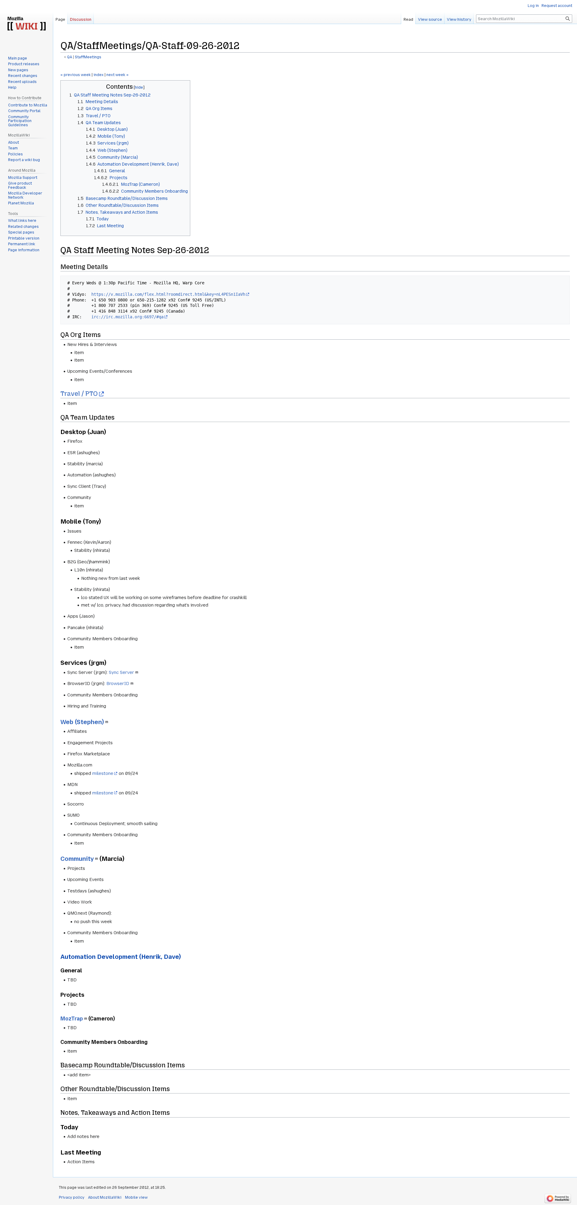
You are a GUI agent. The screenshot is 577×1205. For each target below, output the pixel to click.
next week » (117, 75)
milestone (102, 773)
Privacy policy (71, 1197)
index (98, 75)
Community (77, 858)
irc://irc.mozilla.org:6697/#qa (127, 316)
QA (69, 57)
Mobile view (136, 1197)
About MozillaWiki (104, 1197)
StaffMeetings (88, 57)
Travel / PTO (79, 394)
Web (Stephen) (82, 722)
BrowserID (117, 683)
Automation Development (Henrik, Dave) (120, 956)
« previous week (75, 75)
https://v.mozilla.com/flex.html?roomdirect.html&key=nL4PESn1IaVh (168, 294)
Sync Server (121, 672)
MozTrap (71, 1019)
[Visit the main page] (26, 24)
